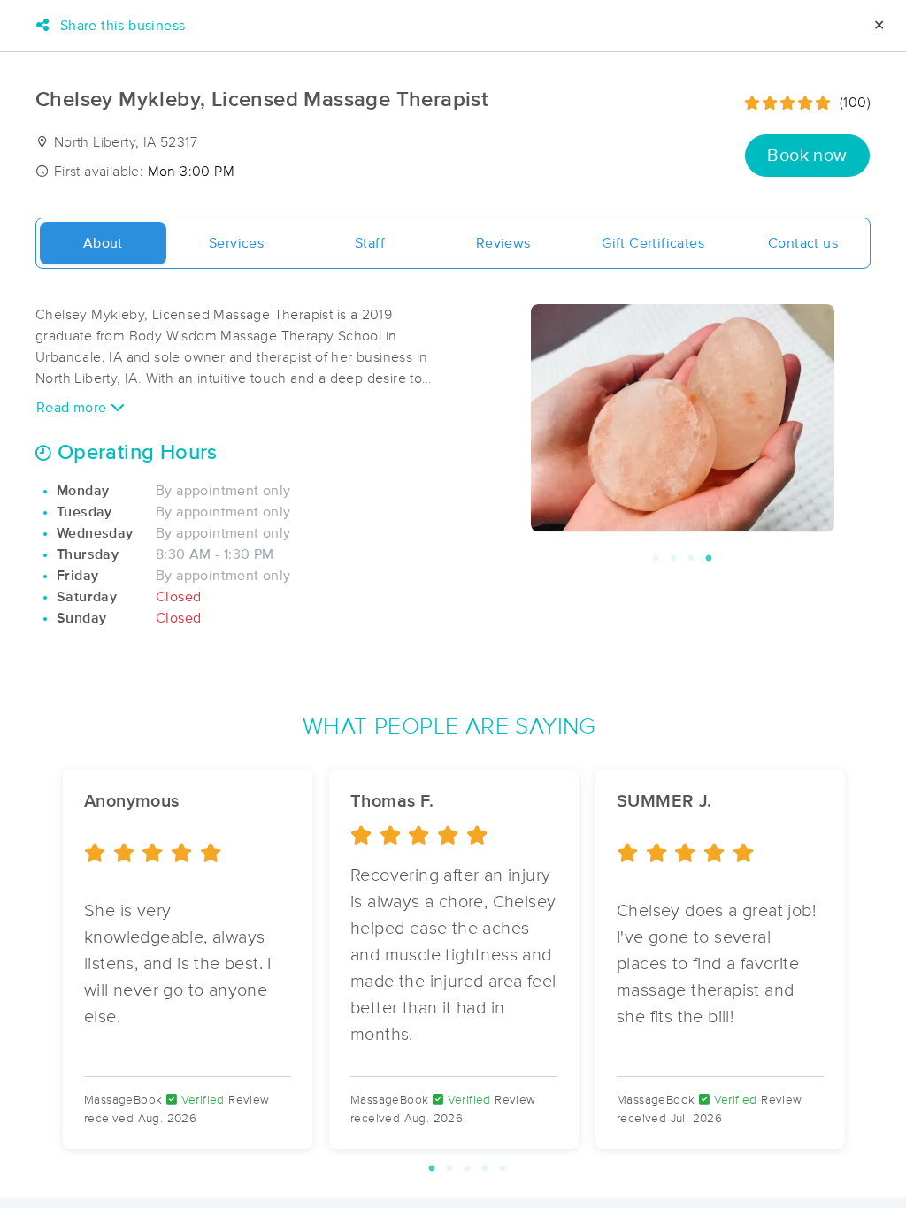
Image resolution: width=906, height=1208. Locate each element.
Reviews (503, 243)
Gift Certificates (653, 243)
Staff (370, 243)
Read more (73, 408)
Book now (807, 155)
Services (236, 243)
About (103, 243)
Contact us (803, 243)
